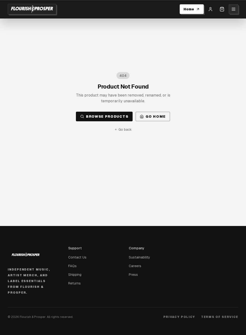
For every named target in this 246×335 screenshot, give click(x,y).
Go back (125, 129)
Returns (74, 283)
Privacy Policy (179, 317)
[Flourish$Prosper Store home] (32, 9)
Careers (135, 266)
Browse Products (107, 116)
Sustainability (139, 257)
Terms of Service (219, 317)
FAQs (72, 266)
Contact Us (77, 257)
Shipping (74, 275)
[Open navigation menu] (233, 9)
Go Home (156, 116)
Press (133, 275)
